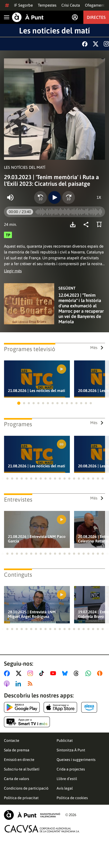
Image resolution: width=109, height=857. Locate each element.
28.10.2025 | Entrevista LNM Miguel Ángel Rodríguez (32, 614)
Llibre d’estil (67, 779)
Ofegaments (95, 5)
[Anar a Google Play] (22, 707)
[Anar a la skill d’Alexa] (89, 707)
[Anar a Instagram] (31, 673)
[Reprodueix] (54, 197)
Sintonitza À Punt (71, 750)
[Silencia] (10, 197)
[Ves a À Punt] (28, 17)
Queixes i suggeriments (76, 759)
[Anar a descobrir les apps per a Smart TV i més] (27, 722)
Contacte (11, 740)
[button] (18, 403)
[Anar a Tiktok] (42, 673)
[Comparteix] (87, 224)
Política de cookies (72, 798)
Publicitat (65, 740)
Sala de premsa (16, 750)
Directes (96, 17)
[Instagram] (106, 43)
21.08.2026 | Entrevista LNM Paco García (37, 538)
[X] (95, 43)
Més (93, 347)
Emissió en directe (19, 759)
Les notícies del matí (54, 30)
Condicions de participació (26, 788)
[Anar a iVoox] (101, 673)
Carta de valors (16, 779)
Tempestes (47, 5)
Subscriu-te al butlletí (21, 769)
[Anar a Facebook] (8, 673)
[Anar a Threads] (77, 673)
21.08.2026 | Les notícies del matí (36, 390)
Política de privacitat (21, 798)
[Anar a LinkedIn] (19, 684)
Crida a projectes (71, 769)
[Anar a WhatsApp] (89, 673)
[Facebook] (85, 44)
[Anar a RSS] (31, 684)
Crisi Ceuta (70, 5)
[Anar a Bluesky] (66, 673)
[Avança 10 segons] (68, 197)
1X (99, 197)
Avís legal (65, 788)
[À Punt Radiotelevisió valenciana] (32, 815)
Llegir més (13, 271)
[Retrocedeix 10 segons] (40, 197)
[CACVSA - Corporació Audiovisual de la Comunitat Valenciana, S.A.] (42, 829)
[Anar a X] (20, 673)
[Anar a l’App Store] (60, 707)
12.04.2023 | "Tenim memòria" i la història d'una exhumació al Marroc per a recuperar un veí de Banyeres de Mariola (81, 308)
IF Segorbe (23, 5)
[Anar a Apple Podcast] (8, 684)
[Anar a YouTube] (54, 673)
